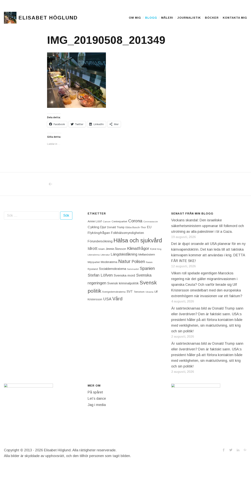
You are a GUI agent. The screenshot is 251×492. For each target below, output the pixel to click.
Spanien (147, 268)
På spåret (95, 392)
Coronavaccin (150, 221)
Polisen (138, 261)
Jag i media (97, 405)
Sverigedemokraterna (114, 291)
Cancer (107, 221)
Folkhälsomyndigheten (127, 233)
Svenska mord (124, 275)
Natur (124, 261)
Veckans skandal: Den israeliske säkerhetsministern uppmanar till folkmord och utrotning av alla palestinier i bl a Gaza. (207, 226)
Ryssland (93, 269)
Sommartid (133, 269)
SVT (129, 291)
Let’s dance (97, 398)
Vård (117, 298)
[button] (10, 18)
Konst (153, 249)
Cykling (93, 227)
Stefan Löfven (100, 275)
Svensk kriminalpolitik (123, 283)
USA (107, 299)
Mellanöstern (146, 254)
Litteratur (105, 255)
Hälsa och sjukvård (138, 240)
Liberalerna (94, 255)
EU (149, 227)
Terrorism (139, 291)
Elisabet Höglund (48, 18)
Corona (135, 220)
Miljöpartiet (94, 262)
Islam (101, 248)
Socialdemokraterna (112, 268)
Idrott (92, 248)
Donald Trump (116, 227)
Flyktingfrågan (99, 233)
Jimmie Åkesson (116, 248)
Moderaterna (109, 262)
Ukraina (149, 292)
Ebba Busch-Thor (136, 227)
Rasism (149, 262)
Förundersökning (100, 241)
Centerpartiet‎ (119, 221)
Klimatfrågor (138, 248)
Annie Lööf (95, 221)
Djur (103, 227)
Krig (159, 249)
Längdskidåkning (124, 254)
